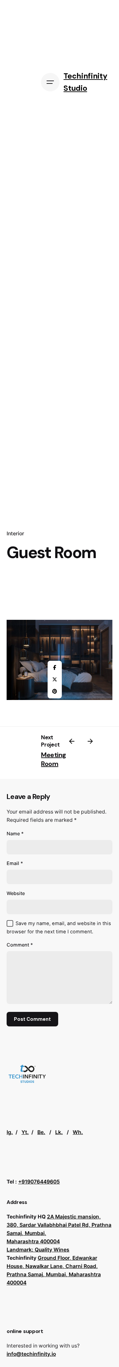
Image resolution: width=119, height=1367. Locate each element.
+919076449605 (39, 1182)
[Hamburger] (50, 82)
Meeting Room (53, 759)
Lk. (59, 1132)
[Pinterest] (54, 691)
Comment (20, 945)
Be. (41, 1132)
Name (15, 833)
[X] (54, 679)
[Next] (90, 741)
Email (15, 863)
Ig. (10, 1132)
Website (16, 893)
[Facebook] (54, 668)
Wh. (78, 1132)
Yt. (25, 1132)
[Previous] (71, 741)
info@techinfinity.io (31, 1354)
